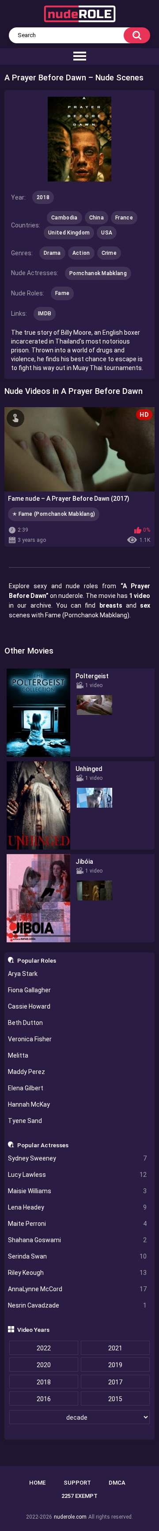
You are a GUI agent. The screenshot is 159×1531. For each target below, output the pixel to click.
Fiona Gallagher (29, 990)
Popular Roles (36, 960)
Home (37, 1482)
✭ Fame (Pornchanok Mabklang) (53, 514)
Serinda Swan (77, 1256)
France (124, 218)
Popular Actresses (42, 1145)
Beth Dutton (25, 1022)
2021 (115, 1348)
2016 (44, 1398)
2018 (44, 1382)
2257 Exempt (79, 1496)
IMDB (44, 313)
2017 (115, 1382)
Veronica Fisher (30, 1039)
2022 (44, 1348)
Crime (109, 253)
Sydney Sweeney (77, 1158)
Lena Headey (77, 1207)
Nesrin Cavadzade (77, 1305)
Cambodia (64, 218)
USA (106, 233)
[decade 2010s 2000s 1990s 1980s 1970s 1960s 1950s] (79, 1417)
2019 (115, 1364)
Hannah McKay (29, 1104)
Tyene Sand (25, 1120)
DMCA (117, 1482)
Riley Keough (77, 1272)
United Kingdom (69, 233)
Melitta (18, 1055)
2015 (115, 1398)
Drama (52, 253)
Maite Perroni (77, 1223)
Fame (62, 293)
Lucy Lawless (77, 1174)
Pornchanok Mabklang (98, 273)
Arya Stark (23, 973)
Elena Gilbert (25, 1088)
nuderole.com (70, 1517)
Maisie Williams (77, 1191)
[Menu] (79, 56)
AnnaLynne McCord (77, 1289)
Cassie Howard (29, 1006)
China (96, 218)
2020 (44, 1364)
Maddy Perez (26, 1071)
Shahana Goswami (77, 1240)
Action (81, 253)
